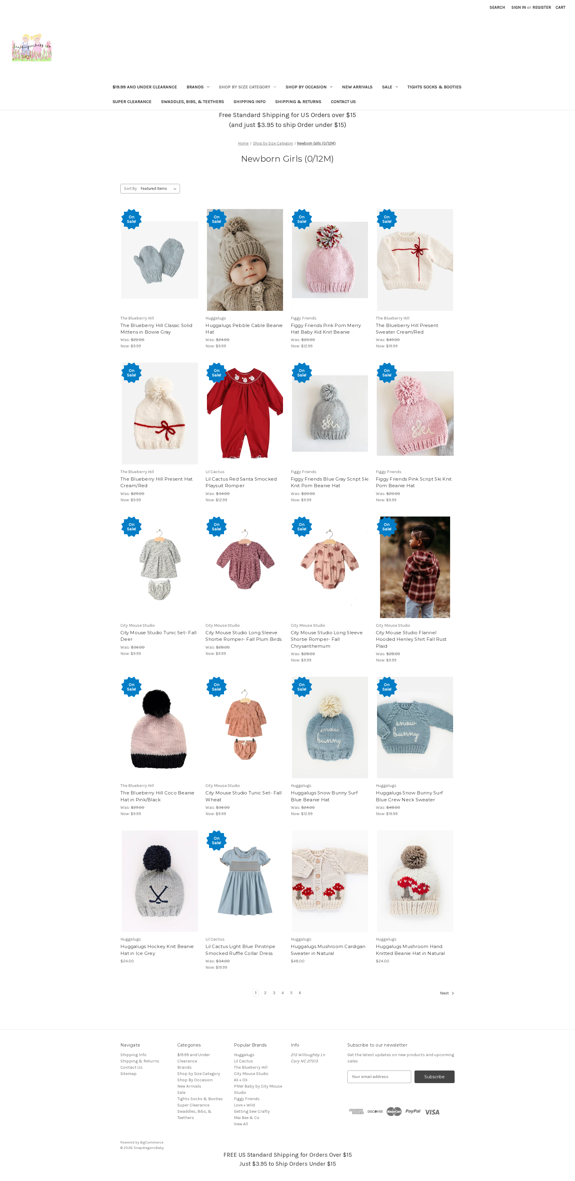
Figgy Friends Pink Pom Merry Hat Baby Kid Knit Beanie (326, 328)
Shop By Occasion (306, 87)
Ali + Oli (240, 1079)
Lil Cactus (243, 1061)
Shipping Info (250, 101)
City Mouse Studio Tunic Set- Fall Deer (158, 636)
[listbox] (160, 188)
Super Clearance (132, 101)
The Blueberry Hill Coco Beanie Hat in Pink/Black (157, 796)
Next (445, 993)
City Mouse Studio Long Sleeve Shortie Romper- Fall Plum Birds (243, 636)
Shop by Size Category (244, 87)
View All (241, 1124)
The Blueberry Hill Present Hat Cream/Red (156, 482)
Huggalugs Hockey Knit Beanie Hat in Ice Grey (157, 950)
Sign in (519, 7)
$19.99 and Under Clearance (145, 87)
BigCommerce (152, 1142)
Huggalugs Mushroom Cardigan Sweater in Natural (328, 950)
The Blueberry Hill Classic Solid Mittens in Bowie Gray (156, 328)
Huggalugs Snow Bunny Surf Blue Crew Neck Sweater (409, 796)
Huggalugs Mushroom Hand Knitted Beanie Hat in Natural (410, 950)
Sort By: (130, 188)
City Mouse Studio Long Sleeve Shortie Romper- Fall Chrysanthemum (327, 639)
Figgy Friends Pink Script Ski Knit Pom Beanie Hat (414, 482)
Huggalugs (244, 1054)
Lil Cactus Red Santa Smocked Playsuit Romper (241, 482)
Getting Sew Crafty (252, 1111)
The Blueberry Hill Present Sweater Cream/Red (407, 328)
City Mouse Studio (251, 1073)
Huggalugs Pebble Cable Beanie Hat (244, 328)
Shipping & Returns (298, 101)
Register (541, 7)
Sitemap (128, 1073)
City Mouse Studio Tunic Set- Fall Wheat (243, 796)
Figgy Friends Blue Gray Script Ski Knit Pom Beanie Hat (330, 482)
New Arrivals (357, 87)
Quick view (160, 260)
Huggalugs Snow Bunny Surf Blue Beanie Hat (324, 796)
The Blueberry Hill (250, 1067)
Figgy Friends (247, 1098)
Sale (387, 87)
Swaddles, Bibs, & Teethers (192, 101)
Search (497, 7)
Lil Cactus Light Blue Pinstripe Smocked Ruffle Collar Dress (240, 950)
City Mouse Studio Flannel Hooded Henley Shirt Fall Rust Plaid (411, 639)
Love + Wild (244, 1105)
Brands (195, 87)
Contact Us (343, 101)
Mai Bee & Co (246, 1117)
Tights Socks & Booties (434, 87)
